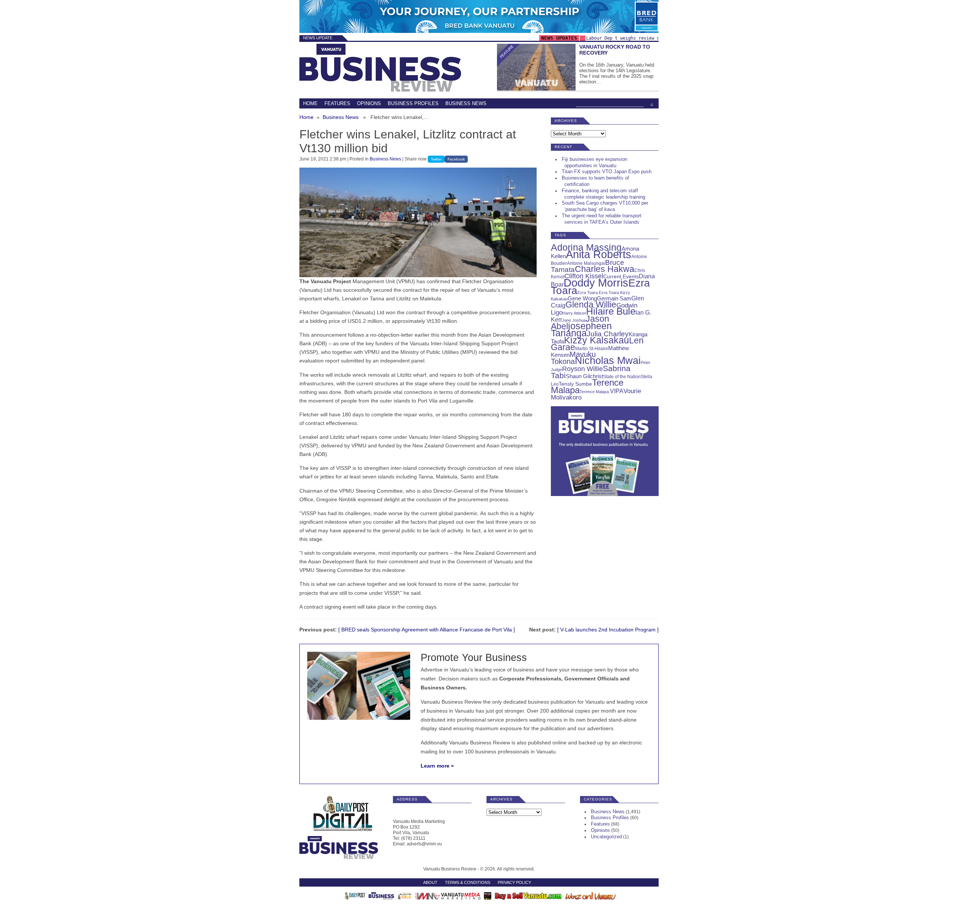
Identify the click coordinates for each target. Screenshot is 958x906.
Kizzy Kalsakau (596, 340)
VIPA (616, 391)
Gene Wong (582, 299)
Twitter (436, 159)
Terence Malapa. (595, 391)
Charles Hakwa (604, 269)
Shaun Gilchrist (584, 376)
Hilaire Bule (610, 311)
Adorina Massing (586, 247)
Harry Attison (574, 313)
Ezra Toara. (588, 292)
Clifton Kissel (583, 276)
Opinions (369, 103)
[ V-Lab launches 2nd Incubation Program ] (608, 630)
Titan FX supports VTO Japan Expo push (607, 171)
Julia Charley (608, 334)
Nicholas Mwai (608, 360)
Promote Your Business (474, 657)
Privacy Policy (514, 882)
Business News (465, 103)
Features (337, 103)
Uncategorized (606, 836)
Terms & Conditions (467, 882)
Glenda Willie (590, 304)
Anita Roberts (598, 254)
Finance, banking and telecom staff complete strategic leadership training (603, 194)
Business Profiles (413, 103)
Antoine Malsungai (586, 263)
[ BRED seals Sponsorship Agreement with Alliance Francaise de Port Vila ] (426, 630)
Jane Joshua (574, 320)
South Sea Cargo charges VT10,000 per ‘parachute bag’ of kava (605, 206)
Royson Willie (582, 369)
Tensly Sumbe (575, 384)
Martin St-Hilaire (591, 348)
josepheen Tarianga (581, 329)
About (430, 882)
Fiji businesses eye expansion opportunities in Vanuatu (594, 162)
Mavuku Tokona (573, 357)
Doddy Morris (596, 282)
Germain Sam (614, 298)
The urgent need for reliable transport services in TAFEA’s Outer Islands (601, 219)
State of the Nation (622, 376)
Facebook (456, 159)
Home (310, 103)
